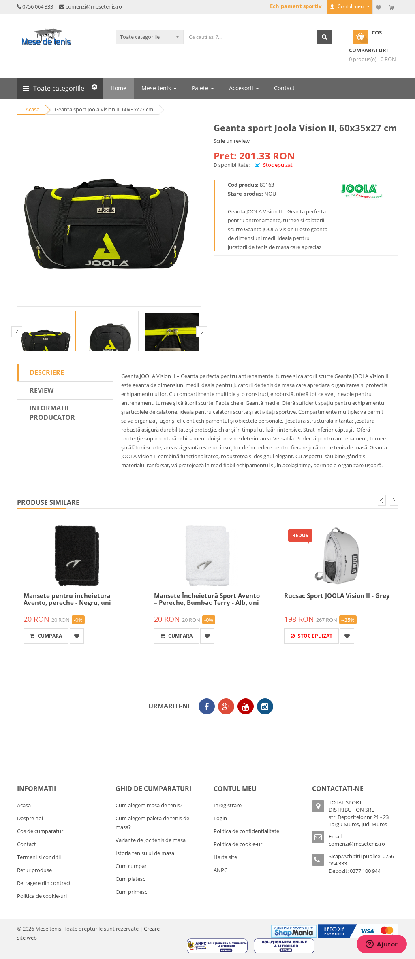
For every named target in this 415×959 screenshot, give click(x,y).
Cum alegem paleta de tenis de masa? (152, 822)
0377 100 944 (365, 870)
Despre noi (30, 818)
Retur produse (34, 870)
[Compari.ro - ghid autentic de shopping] (205, 729)
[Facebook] (207, 706)
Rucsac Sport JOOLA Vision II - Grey (337, 595)
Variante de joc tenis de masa (151, 840)
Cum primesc (131, 891)
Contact (26, 844)
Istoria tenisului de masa (145, 853)
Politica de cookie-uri (42, 895)
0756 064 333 (37, 6)
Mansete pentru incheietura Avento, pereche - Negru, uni (67, 598)
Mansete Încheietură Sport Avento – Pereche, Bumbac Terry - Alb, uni (207, 598)
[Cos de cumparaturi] (391, 7)
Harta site (225, 857)
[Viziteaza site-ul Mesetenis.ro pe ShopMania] (294, 930)
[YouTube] (245, 706)
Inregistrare (228, 805)
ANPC (220, 870)
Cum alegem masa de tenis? (149, 805)
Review (41, 390)
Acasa (24, 805)
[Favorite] (379, 7)
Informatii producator (52, 413)
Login (220, 818)
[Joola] (362, 190)
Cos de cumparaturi (40, 831)
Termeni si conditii (39, 857)
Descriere (47, 372)
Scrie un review (232, 141)
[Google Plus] (226, 706)
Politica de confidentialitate (246, 831)
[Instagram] (265, 706)
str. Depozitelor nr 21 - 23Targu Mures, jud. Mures (359, 820)
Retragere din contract (44, 883)
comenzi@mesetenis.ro (94, 6)
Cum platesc (130, 878)
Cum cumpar (131, 866)
